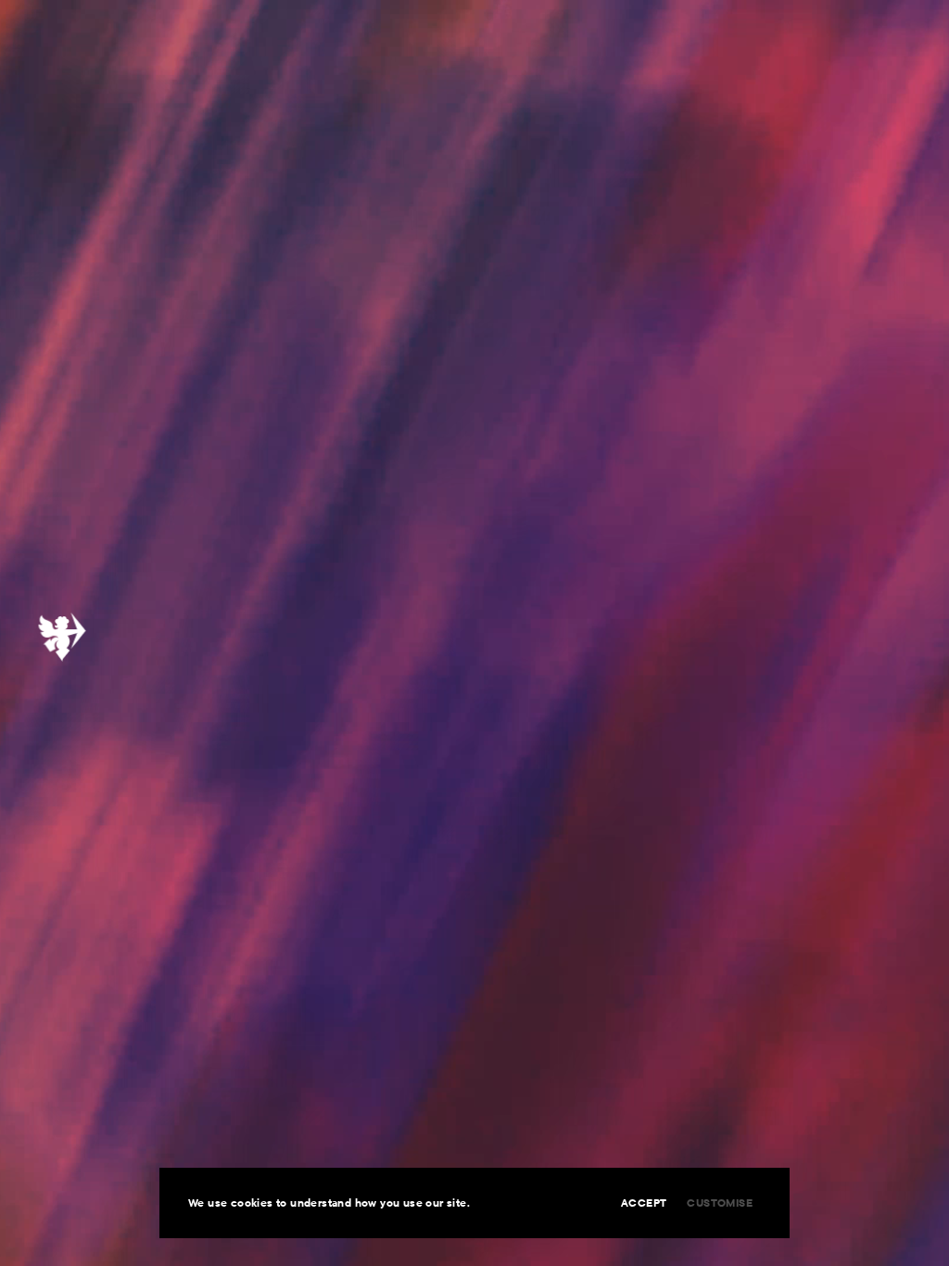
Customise (720, 1202)
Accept (643, 1202)
